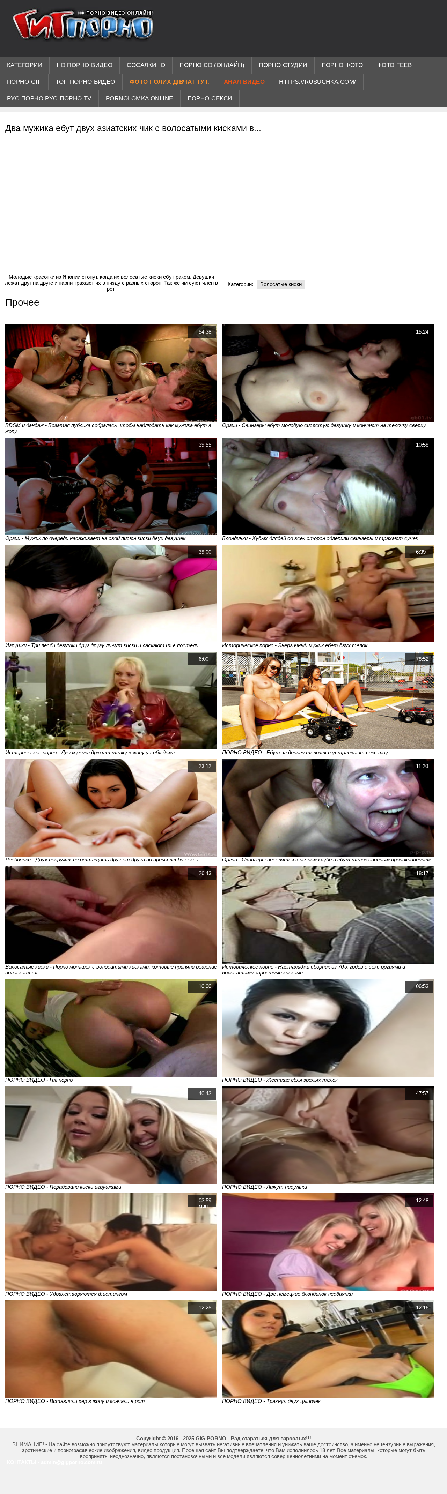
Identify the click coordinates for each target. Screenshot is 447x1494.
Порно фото (342, 65)
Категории (24, 65)
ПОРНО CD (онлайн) (211, 65)
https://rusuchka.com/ (317, 82)
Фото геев (394, 65)
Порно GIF (24, 82)
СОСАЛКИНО (146, 65)
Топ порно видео (85, 82)
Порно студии (283, 65)
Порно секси (210, 98)
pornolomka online (139, 98)
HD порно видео (84, 65)
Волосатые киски (281, 284)
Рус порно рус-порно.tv (49, 98)
